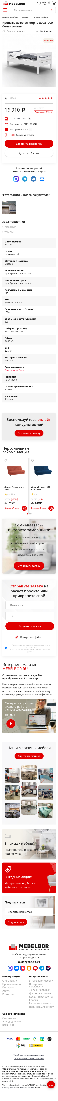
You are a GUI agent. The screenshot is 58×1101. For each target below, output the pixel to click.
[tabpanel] (16, 485)
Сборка (33, 1000)
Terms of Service (26, 1087)
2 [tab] (29, 513)
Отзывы (8, 232)
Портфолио (9, 987)
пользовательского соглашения (37, 646)
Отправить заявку (29, 433)
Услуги (6, 990)
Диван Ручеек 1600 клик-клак (40, 488)
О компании (9, 980)
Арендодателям (11, 1021)
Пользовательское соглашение (29, 1058)
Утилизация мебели (41, 980)
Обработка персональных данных (29, 1055)
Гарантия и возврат (41, 1003)
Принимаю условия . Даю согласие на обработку (31, 648)
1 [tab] (27, 513)
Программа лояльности (36, 985)
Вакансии (8, 1025)
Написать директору (41, 1006)
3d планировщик (39, 990)
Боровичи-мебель (14, 370)
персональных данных (39, 650)
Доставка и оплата (40, 993)
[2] (43, 98)
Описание (9, 227)
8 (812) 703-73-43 (29, 962)
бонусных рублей (22, 135)
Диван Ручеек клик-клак (14, 488)
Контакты (8, 994)
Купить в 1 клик (29, 153)
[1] (40, 98)
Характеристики (13, 221)
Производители (11, 984)
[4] (48, 98)
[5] (51, 98)
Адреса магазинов (29, 756)
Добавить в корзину (29, 143)
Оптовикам (9, 1018)
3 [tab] (30, 513)
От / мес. (18, 118)
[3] (46, 98)
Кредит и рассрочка (41, 996)
